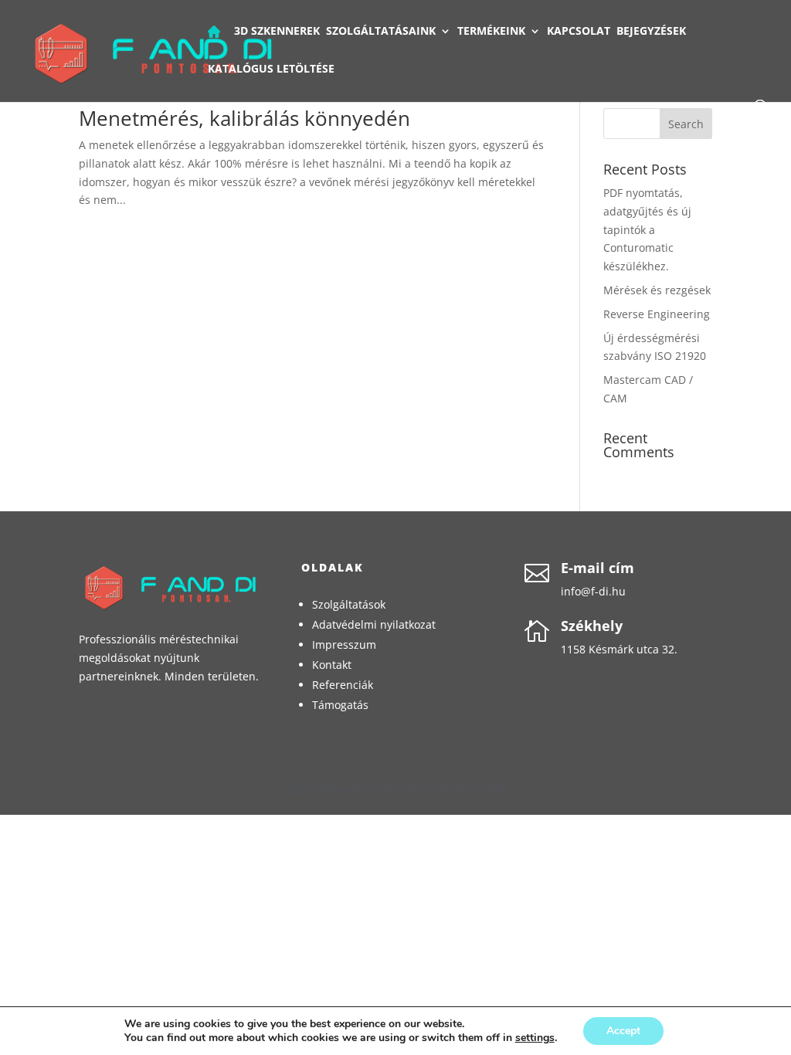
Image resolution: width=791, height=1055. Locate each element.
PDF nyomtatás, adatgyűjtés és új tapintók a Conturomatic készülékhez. (647, 229)
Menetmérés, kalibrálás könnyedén (244, 118)
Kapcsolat (578, 31)
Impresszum (344, 644)
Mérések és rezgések (657, 290)
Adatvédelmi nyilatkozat (374, 624)
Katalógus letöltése (271, 69)
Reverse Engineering (656, 314)
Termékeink (491, 31)
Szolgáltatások (348, 604)
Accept (623, 1030)
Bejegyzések (651, 31)
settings (535, 1038)
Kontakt (331, 664)
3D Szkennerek (277, 31)
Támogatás (340, 704)
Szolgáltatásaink (381, 31)
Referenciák (342, 684)
